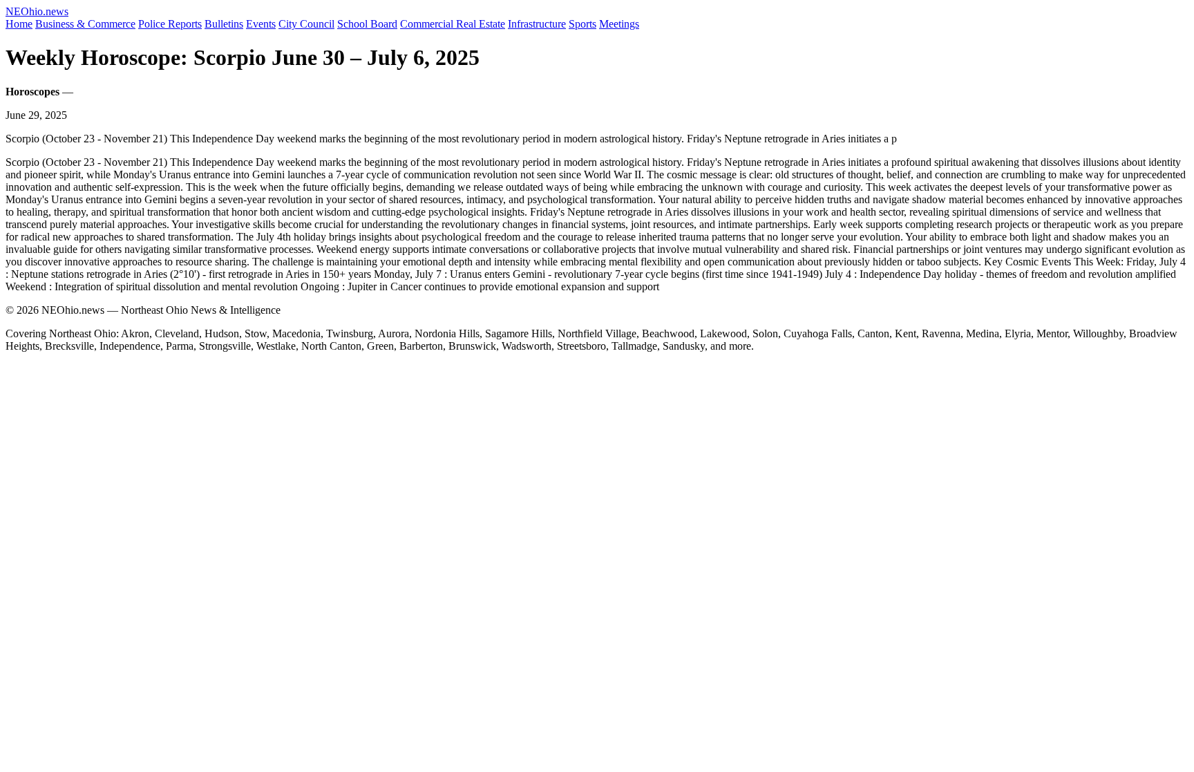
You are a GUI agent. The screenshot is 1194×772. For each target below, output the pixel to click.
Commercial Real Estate (452, 24)
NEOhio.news (37, 11)
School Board (367, 24)
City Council (306, 24)
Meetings (619, 24)
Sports (582, 24)
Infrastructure (537, 24)
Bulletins (224, 24)
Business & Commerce (85, 24)
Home (19, 24)
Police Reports (170, 24)
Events (261, 24)
